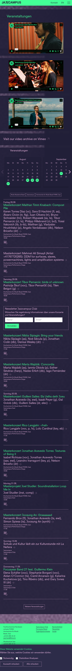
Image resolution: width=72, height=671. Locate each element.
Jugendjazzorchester (43, 631)
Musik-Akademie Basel (18, 194)
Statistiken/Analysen (28, 658)
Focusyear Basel (41, 629)
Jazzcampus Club (42, 627)
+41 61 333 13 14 (9, 644)
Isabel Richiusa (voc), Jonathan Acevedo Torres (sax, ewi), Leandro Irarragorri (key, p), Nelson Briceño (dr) (32, 460)
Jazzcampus (30, 194)
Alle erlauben (33, 664)
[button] (36, 619)
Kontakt (54, 3)
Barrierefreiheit (57, 627)
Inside (54, 631)
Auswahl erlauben (11, 664)
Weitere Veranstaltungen (34, 606)
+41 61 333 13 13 (9, 636)
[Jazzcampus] (11, 2)
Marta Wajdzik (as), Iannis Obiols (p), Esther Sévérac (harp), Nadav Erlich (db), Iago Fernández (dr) (34, 371)
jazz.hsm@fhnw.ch (9, 638)
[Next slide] (69, 172)
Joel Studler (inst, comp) (18, 493)
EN (62, 3)
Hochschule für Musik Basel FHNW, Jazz (48, 194)
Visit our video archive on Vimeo (25, 139)
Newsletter (56, 629)
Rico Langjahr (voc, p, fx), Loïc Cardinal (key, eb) (33, 428)
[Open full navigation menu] (68, 3)
